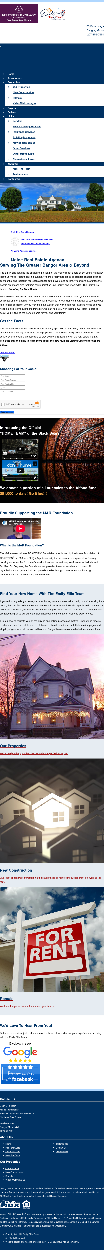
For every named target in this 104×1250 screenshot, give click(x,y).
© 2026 (18, 1234)
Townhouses (15, 78)
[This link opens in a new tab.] (20, 1061)
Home (11, 74)
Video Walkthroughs (24, 103)
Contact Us (14, 179)
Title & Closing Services (27, 126)
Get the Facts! (7, 352)
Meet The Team (21, 168)
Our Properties (21, 87)
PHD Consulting (52, 1241)
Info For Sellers (12, 1151)
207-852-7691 (95, 34)
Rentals (17, 98)
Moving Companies (24, 143)
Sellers (12, 112)
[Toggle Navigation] (0, 46)
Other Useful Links (24, 153)
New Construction (23, 92)
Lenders (17, 121)
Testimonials (20, 174)
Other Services (21, 148)
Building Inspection (24, 137)
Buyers (12, 108)
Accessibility (62, 1151)
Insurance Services (24, 132)
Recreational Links (24, 159)
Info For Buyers (12, 1147)
